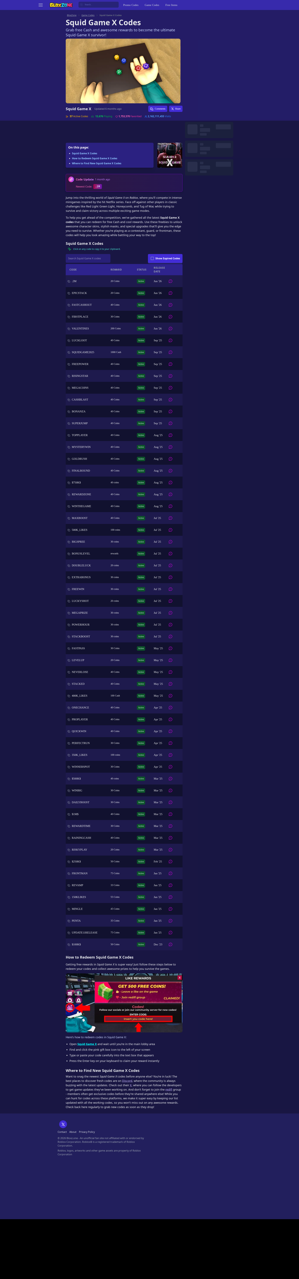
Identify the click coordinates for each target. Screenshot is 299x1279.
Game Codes (152, 5)
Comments (159, 108)
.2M (97, 186)
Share (178, 108)
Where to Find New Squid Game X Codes (96, 163)
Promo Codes (130, 5)
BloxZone (71, 15)
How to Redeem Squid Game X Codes (94, 158)
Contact (62, 1132)
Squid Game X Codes (84, 153)
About (72, 1132)
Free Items (171, 5)
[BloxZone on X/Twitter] (63, 1124)
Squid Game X (78, 108)
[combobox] (98, 5)
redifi (168, 1089)
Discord (127, 1081)
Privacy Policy (87, 1132)
